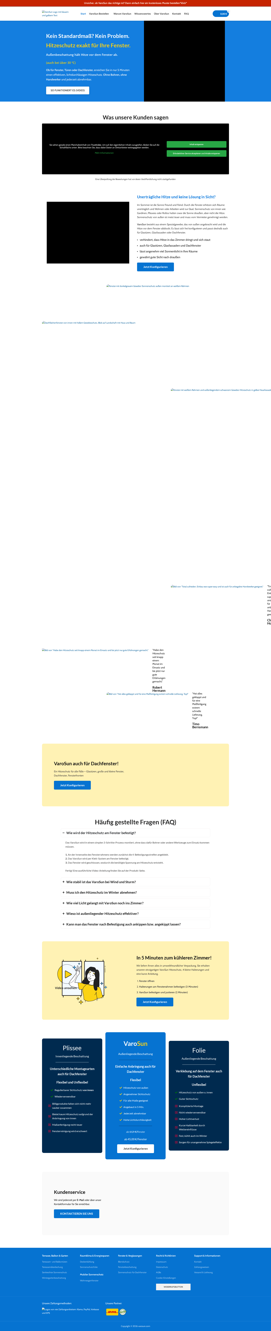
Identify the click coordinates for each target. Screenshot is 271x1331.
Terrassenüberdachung (52, 1267)
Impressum (161, 1261)
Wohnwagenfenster (89, 1280)
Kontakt (198, 1261)
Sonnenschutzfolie (89, 1267)
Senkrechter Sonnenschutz (54, 1272)
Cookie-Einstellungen (166, 1277)
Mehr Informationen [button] (104, 153)
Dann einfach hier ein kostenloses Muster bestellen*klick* (156, 3)
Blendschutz (124, 1261)
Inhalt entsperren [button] (197, 144)
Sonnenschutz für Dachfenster (132, 1272)
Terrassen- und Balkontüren (54, 1261)
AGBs (158, 1272)
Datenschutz (162, 1267)
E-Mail (80, 1200)
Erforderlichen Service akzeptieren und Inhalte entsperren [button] (196, 153)
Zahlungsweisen (201, 1267)
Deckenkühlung (87, 1261)
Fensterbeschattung (127, 1267)
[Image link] (71, 1311)
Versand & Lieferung (203, 1272)
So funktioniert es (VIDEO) (68, 90)
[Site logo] (56, 13)
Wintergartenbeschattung (54, 1277)
